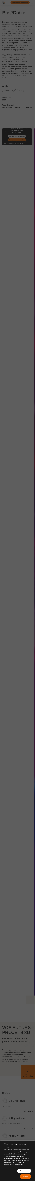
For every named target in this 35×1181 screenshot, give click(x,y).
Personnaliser (24, 1171)
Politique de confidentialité (15, 1164)
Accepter (25, 1176)
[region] (17, 1161)
